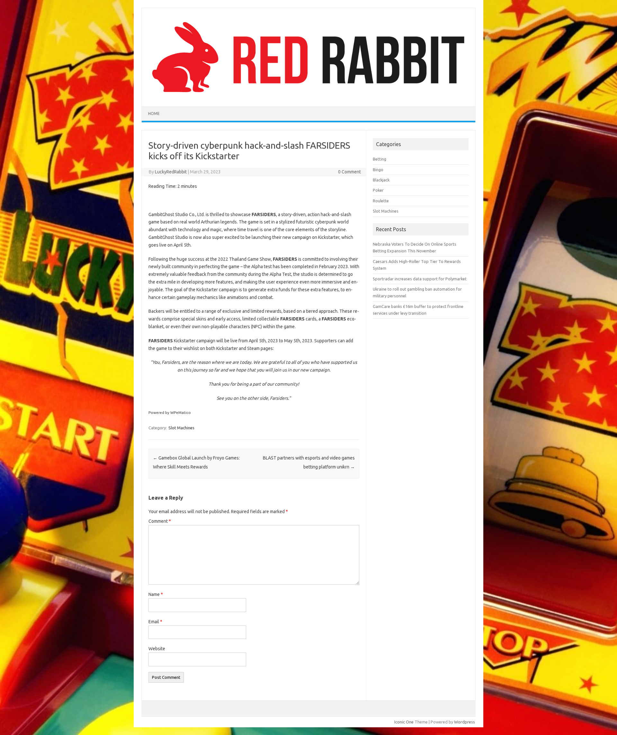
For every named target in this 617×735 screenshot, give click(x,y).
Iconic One (404, 722)
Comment (159, 521)
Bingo (378, 169)
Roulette (381, 200)
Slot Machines (181, 427)
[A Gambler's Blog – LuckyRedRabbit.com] (308, 95)
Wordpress (464, 722)
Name (155, 594)
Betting (379, 159)
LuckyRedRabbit (171, 171)
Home (154, 113)
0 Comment (349, 171)
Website (156, 648)
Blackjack (381, 180)
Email (155, 621)
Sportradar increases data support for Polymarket (420, 278)
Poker (378, 190)
